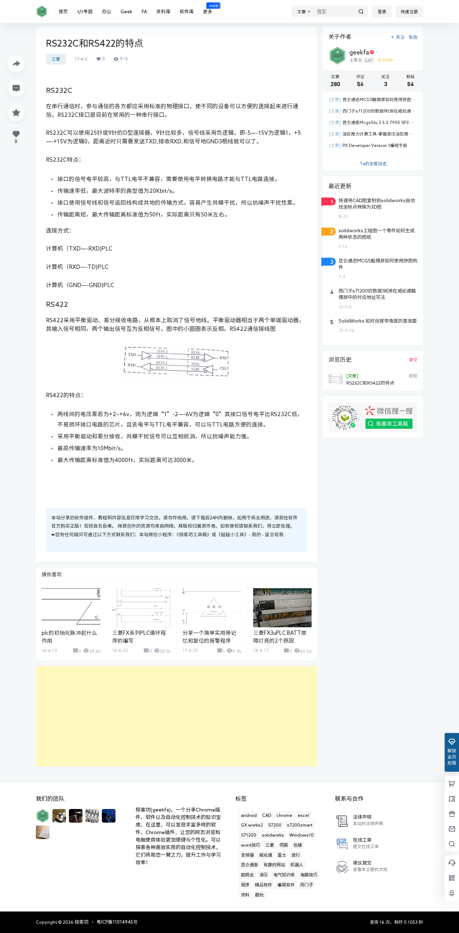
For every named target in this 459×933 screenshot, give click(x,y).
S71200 (248, 835)
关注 (400, 37)
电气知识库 (284, 874)
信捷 (297, 845)
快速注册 (409, 11)
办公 (106, 11)
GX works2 (252, 825)
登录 (382, 11)
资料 (245, 894)
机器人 (296, 864)
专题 (88, 11)
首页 (63, 11)
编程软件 (286, 884)
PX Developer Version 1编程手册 (368, 145)
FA (144, 11)
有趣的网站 (274, 864)
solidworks (273, 835)
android (249, 815)
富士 (282, 855)
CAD (266, 815)
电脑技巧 (308, 874)
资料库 (163, 11)
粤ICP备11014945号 (117, 922)
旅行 (296, 855)
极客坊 (81, 922)
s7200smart (299, 825)
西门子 (306, 884)
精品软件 (263, 884)
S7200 (274, 825)
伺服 (283, 845)
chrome (284, 815)
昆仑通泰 (249, 864)
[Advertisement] (176, 716)
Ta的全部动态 (373, 163)
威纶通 (265, 855)
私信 (413, 37)
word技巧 (250, 845)
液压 (263, 874)
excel (303, 815)
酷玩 (259, 894)
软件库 (187, 11)
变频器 (247, 855)
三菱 (56, 59)
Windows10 (301, 835)
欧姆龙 (247, 874)
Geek (126, 11)
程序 (245, 884)
